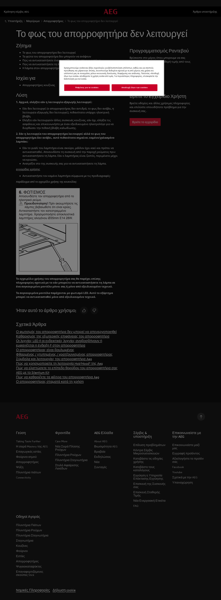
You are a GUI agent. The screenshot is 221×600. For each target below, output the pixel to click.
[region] (111, 78)
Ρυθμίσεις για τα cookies (87, 87)
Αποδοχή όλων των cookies (135, 87)
